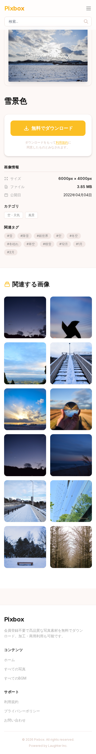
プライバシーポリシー (22, 711)
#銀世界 (42, 236)
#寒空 (31, 244)
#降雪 (24, 236)
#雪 (9, 236)
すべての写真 (15, 669)
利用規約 (62, 142)
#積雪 (47, 244)
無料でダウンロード (52, 128)
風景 (31, 215)
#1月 (79, 244)
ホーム (9, 660)
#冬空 (74, 236)
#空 (58, 236)
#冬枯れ (12, 244)
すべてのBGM (15, 678)
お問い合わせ (15, 720)
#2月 (10, 252)
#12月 (63, 244)
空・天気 (13, 215)
